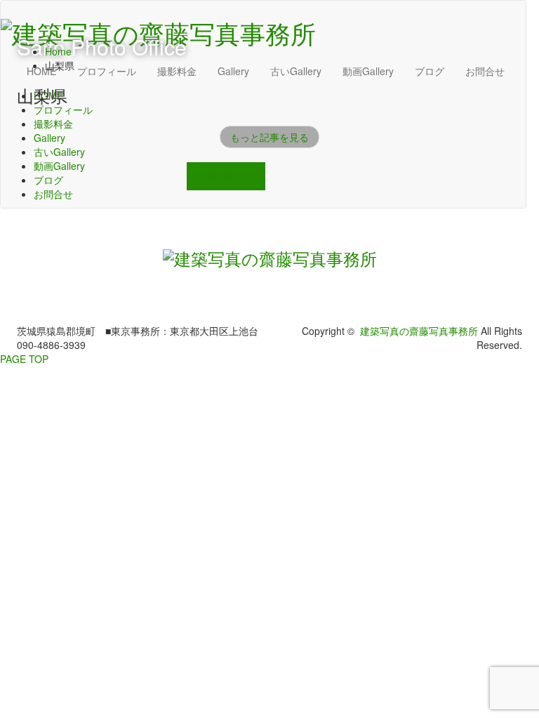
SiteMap (226, 176)
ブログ (48, 180)
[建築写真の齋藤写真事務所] (270, 255)
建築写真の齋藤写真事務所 (419, 331)
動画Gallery (59, 166)
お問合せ (53, 194)
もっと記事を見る (269, 137)
